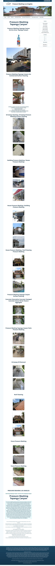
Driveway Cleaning (18, 17)
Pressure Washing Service (45, 32)
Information (45, 44)
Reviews (12, 17)
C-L (45, 38)
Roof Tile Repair (45, 26)
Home (5, 17)
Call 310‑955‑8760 (47, 0)
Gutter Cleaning (45, 23)
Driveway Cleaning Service (26, 17)
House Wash (41, 17)
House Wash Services (35, 17)
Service (8, 17)
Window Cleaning (45, 29)
